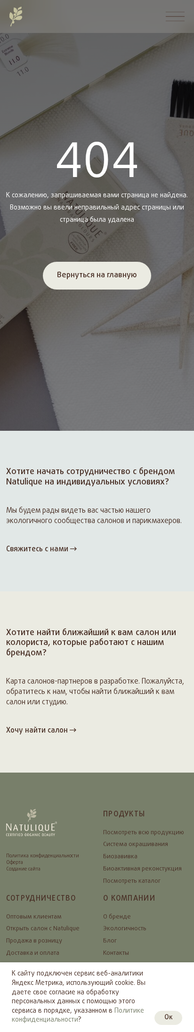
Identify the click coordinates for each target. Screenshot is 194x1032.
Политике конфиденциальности (78, 1015)
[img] (15, 16)
